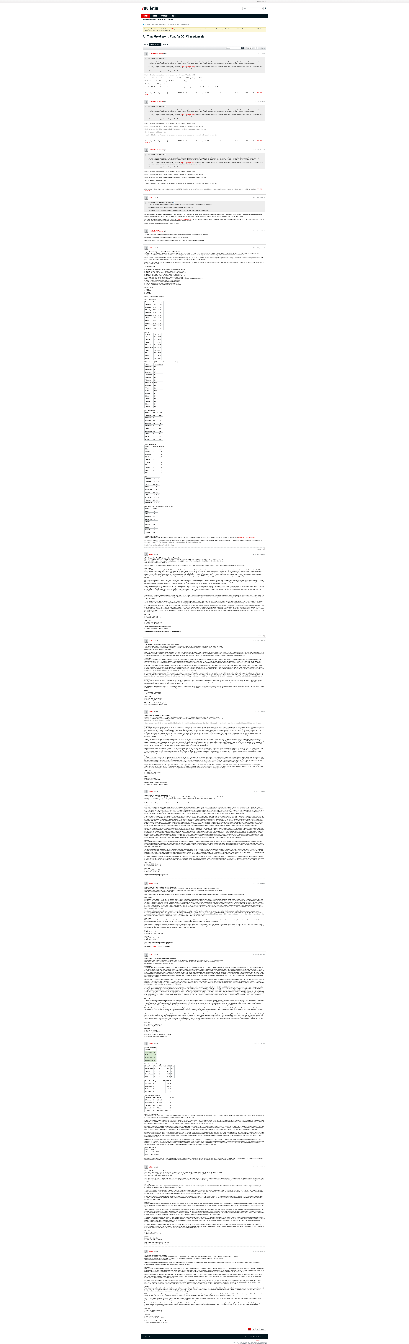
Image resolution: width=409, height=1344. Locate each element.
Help (246, 1336)
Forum (148, 24)
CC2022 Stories (185, 24)
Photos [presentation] (165, 44)
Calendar (170, 20)
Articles (164, 16)
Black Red (147, 1336)
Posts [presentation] (146, 44)
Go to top (263, 1336)
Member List (162, 20)
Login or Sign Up (261, 1)
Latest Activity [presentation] (155, 44)
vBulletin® (257, 1340)
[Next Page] (257, 48)
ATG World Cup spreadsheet (246, 537)
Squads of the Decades (188, 66)
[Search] (265, 8)
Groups (174, 16)
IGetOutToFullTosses (156, 53)
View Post (165, 58)
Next (262, 1329)
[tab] (146, 44)
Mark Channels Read (149, 20)
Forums (145, 16)
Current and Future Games (159, 24)
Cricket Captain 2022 (173, 24)
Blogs (155, 16)
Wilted (151, 198)
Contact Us (253, 1336)
